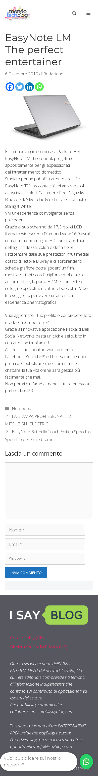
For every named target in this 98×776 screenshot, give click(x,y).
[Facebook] (10, 86)
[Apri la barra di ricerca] (74, 13)
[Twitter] (19, 86)
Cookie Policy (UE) (27, 637)
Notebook (21, 408)
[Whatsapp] (39, 86)
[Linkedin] (29, 86)
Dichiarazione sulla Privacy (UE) (38, 647)
